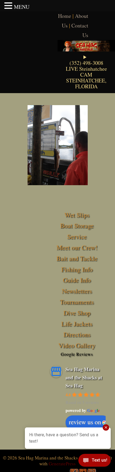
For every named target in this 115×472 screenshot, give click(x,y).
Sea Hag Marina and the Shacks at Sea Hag (84, 377)
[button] (9, 5)
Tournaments (77, 302)
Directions (76, 334)
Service (77, 236)
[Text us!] (94, 461)
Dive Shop (76, 312)
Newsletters (77, 291)
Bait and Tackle (76, 258)
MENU (21, 6)
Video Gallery (76, 345)
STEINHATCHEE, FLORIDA (86, 83)
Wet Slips (76, 215)
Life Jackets (76, 323)
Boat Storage (77, 225)
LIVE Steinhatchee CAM (86, 71)
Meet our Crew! (76, 247)
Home (64, 15)
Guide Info (77, 280)
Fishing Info (77, 269)
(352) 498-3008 (86, 62)
